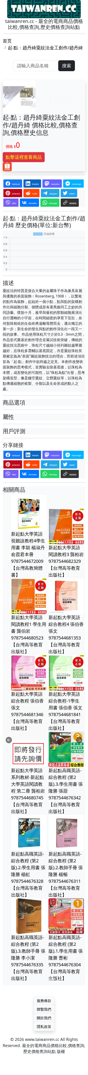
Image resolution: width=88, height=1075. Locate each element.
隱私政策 (44, 1026)
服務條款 (44, 1000)
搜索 (66, 66)
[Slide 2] (44, 979)
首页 (7, 41)
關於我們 (44, 1017)
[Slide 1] (35, 979)
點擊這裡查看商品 (24, 157)
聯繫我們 (44, 1009)
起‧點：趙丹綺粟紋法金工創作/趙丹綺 (45, 48)
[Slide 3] (52, 979)
